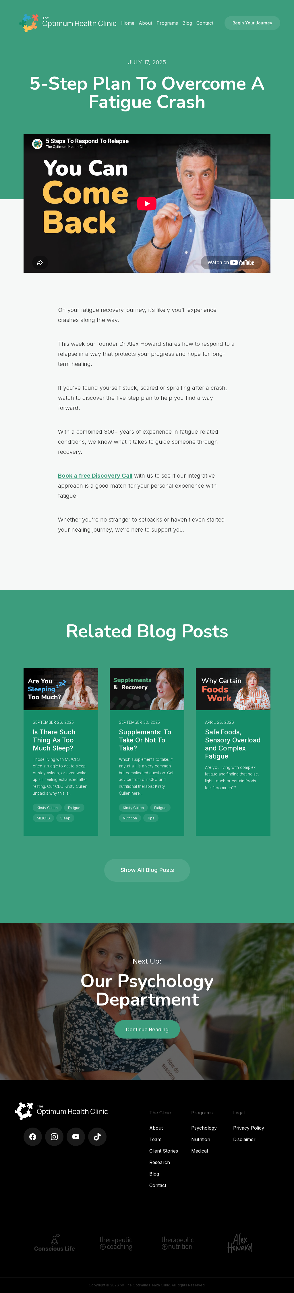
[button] (145, 23)
